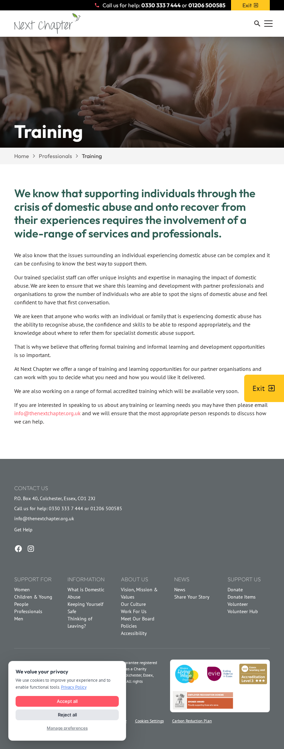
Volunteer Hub (243, 611)
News (179, 589)
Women (22, 589)
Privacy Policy (74, 687)
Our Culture (133, 604)
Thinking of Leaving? (80, 622)
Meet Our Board (137, 619)
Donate (235, 589)
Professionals (28, 611)
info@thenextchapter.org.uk (47, 413)
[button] (260, 23)
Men (18, 619)
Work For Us (134, 611)
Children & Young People (33, 600)
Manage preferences (67, 728)
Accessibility (134, 633)
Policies (129, 626)
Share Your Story (192, 597)
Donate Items (242, 597)
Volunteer (238, 604)
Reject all (67, 714)
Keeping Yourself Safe (85, 608)
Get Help (23, 529)
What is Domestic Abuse (86, 593)
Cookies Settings (149, 720)
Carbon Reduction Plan (192, 720)
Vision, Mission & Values (139, 593)
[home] (47, 23)
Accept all (67, 701)
